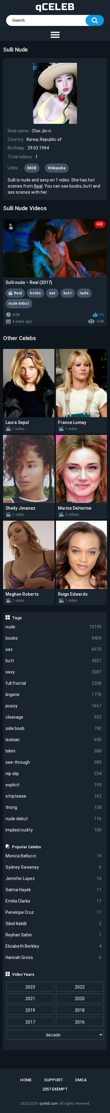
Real (38, 186)
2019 (30, 1010)
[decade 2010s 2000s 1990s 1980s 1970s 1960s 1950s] (55, 1034)
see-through (54, 762)
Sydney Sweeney (54, 867)
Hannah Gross (54, 957)
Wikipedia (56, 168)
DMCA (81, 1080)
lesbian (54, 739)
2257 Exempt (55, 1089)
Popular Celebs (26, 846)
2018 (80, 1010)
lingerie (54, 694)
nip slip (54, 773)
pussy (54, 705)
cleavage (54, 717)
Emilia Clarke (54, 901)
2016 (80, 1022)
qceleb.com (48, 1103)
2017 (30, 1022)
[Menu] (55, 35)
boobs (54, 638)
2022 (80, 987)
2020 (80, 998)
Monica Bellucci (54, 855)
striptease (54, 796)
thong (54, 807)
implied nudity (54, 830)
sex (54, 649)
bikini (54, 751)
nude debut (54, 818)
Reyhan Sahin (54, 934)
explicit (54, 784)
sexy (54, 672)
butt (54, 660)
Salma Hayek (54, 889)
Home (25, 1080)
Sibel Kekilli (54, 923)
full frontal (54, 683)
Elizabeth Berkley (54, 946)
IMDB (31, 168)
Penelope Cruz (54, 912)
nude (54, 626)
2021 (30, 998)
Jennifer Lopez (54, 878)
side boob (54, 728)
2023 (30, 987)
